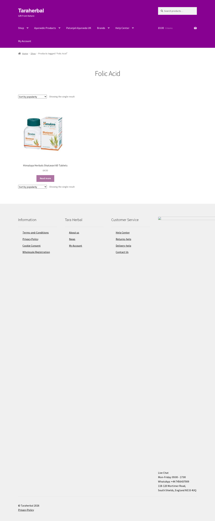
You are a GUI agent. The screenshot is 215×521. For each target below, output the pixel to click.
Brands (101, 28)
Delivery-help (123, 245)
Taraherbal (31, 10)
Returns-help (123, 239)
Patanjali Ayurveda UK (78, 28)
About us (74, 232)
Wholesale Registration (36, 252)
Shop (21, 28)
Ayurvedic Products (45, 28)
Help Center (122, 28)
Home (25, 53)
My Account (24, 41)
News (72, 239)
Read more (45, 178)
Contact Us (122, 252)
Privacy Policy (30, 239)
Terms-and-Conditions (36, 232)
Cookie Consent (32, 245)
